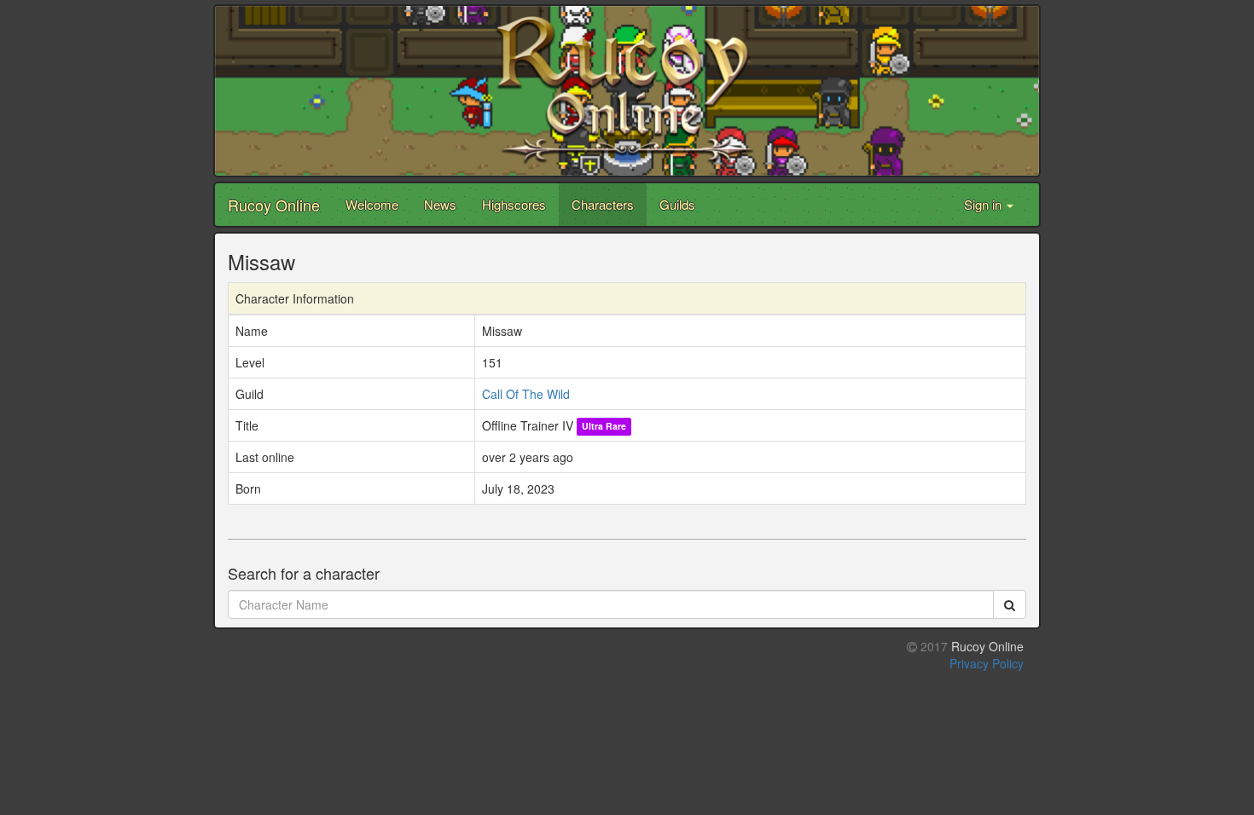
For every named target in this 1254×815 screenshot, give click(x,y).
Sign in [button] (984, 204)
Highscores (514, 204)
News (440, 204)
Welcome (371, 204)
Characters (603, 204)
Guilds (677, 204)
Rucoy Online (274, 205)
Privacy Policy (986, 663)
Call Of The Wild (526, 393)
